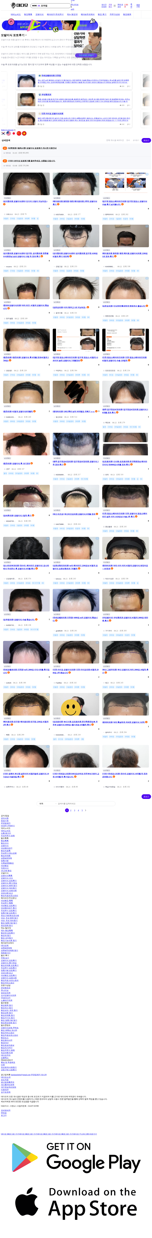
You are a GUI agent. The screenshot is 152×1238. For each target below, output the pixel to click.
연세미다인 (5, 998)
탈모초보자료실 (7, 1045)
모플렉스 (5, 1058)
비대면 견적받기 (8, 826)
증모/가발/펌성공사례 (10, 916)
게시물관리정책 (7, 1085)
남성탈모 (57, 198)
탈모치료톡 (5, 851)
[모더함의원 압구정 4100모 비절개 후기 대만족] (76, 236)
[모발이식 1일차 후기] (26, 496)
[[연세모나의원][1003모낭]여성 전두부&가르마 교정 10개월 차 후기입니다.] (76, 756)
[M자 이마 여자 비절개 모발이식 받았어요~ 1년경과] (125, 548)
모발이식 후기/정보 (9, 883)
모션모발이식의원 (8, 995)
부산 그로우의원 (48, 75)
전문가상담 (115, 14)
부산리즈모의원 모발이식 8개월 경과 (80, 514)
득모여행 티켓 (7, 1053)
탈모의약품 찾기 (8, 1015)
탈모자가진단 (6, 1048)
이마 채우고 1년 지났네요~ (75, 307)
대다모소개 (5, 1077)
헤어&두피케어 (88, 14)
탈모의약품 (5, 856)
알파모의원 (5, 993)
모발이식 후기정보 (9, 963)
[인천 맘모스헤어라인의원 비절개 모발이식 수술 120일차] (125, 340)
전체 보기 (5, 958)
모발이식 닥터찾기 (9, 888)
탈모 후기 (102, 14)
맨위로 (4, 1113)
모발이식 (40, 14)
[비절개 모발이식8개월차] (26, 392)
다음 (85, 810)
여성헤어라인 (6, 848)
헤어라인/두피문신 (55, 14)
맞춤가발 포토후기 (9, 913)
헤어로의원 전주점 (49, 114)
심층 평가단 (6, 833)
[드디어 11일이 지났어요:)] (26, 184)
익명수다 (5, 868)
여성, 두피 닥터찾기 (9, 921)
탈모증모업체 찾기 (9, 1023)
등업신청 (5, 821)
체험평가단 (5, 953)
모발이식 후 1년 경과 (21, 463)
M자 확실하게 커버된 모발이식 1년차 (129, 722)
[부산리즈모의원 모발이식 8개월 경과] (76, 496)
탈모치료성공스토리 (9, 896)
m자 (72, 9)
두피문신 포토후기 (9, 911)
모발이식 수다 (7, 878)
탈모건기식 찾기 (8, 1018)
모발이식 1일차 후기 (23, 516)
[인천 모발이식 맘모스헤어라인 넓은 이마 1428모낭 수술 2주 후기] (125, 496)
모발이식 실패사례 (9, 891)
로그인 (131, 5)
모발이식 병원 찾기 (9, 886)
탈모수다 (5, 843)
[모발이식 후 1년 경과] (26, 444)
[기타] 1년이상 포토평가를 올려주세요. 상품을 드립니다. (31, 161)
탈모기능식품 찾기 (9, 940)
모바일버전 (5, 1110)
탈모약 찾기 (6, 935)
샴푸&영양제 (6, 858)
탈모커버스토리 (7, 983)
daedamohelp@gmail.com (21, 1075)
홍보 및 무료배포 (8, 1062)
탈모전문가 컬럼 (8, 1050)
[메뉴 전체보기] (137, 14)
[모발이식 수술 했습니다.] (26, 600)
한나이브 (74, 5)
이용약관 (5, 1090)
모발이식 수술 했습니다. (24, 620)
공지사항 (5, 818)
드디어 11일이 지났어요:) (36, 201)
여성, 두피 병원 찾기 (9, 918)
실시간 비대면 (107, 6)
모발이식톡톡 (6, 876)
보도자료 (5, 1080)
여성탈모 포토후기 (9, 906)
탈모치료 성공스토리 (10, 980)
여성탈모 (7, 198)
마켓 (3, 1065)
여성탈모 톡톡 (7, 901)
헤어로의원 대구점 (49, 94)
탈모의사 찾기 (7, 1008)
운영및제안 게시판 (39, 1075)
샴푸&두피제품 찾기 (9, 950)
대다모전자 (5, 1055)
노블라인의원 (6, 1000)
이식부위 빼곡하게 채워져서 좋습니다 (129, 306)
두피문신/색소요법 (9, 853)
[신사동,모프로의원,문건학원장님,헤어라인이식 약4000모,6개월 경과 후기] (125, 444)
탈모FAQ (5, 1043)
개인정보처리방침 (8, 1087)
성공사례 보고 (7, 893)
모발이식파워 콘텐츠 (10, 1028)
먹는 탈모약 (72, 14)
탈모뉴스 (5, 1038)
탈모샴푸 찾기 (7, 1013)
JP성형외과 (5, 988)
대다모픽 (5, 945)
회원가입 (138, 5)
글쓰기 (146, 140)
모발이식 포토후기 (9, 881)
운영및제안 (5, 823)
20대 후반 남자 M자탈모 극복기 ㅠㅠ (79, 411)
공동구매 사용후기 (9, 1070)
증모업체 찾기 (7, 925)
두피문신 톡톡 (7, 903)
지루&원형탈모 (7, 863)
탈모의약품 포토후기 (10, 965)
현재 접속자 (123, 6)
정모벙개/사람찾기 (9, 1067)
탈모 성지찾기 (7, 938)
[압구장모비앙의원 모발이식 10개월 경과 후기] (125, 392)
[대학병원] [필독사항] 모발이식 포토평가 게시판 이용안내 (32, 148)
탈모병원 (127, 14)
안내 (128, 140)
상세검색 (6, 140)
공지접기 (136, 140)
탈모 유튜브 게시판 (9, 1030)
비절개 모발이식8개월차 (22, 411)
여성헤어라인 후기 (9, 908)
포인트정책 (5, 1092)
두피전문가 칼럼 (8, 836)
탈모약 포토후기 (8, 933)
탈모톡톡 (28, 14)
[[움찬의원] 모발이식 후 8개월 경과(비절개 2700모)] (26, 340)
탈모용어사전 (6, 1040)
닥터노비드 (16, 14)
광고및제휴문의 (7, 1082)
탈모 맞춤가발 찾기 (9, 923)
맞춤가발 (5, 861)
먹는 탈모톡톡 (7, 930)
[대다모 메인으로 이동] (19, 5)
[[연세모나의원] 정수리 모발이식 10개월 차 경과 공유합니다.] (125, 756)
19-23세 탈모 (6, 871)
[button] (147, 100)
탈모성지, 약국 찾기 (9, 1010)
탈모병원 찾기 (7, 1005)
